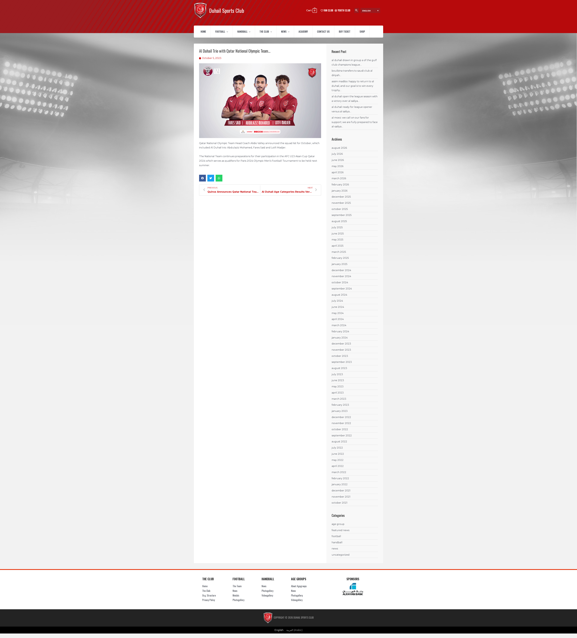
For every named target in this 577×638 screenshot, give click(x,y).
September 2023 (342, 362)
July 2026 (337, 153)
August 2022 (339, 441)
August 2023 (339, 368)
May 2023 (337, 386)
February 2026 (340, 184)
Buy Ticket (344, 31)
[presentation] (226, 31)
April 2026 (337, 172)
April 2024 (338, 319)
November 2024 (341, 276)
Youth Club (343, 10)
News (284, 31)
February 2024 (340, 331)
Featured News (340, 530)
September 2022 (342, 435)
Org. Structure (209, 595)
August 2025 (339, 221)
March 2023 (339, 398)
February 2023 (340, 404)
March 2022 (339, 472)
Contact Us (323, 31)
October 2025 (340, 209)
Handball (242, 31)
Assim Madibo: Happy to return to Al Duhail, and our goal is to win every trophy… (353, 86)
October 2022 (340, 429)
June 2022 (338, 453)
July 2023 (337, 374)
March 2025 (339, 252)
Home (203, 31)
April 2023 (338, 392)
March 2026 (339, 178)
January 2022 (340, 484)
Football (220, 31)
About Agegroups (299, 586)
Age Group (338, 524)
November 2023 (341, 349)
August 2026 (339, 147)
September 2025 (342, 215)
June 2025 (338, 233)
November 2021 (341, 496)
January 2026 (339, 190)
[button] (202, 178)
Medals (236, 595)
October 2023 (340, 356)
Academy (303, 31)
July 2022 (337, 447)
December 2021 (341, 490)
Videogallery (267, 595)
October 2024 (340, 282)
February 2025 (340, 258)
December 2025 (341, 196)
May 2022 (337, 460)
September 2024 (342, 288)
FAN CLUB (328, 10)
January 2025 (339, 264)
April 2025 (337, 245)
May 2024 (337, 313)
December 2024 (341, 270)
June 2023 (338, 380)
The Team (237, 586)
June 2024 (338, 307)
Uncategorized (341, 554)
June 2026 (338, 160)
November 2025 (341, 202)
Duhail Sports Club (226, 10)
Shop (362, 31)
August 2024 (339, 294)
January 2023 (340, 411)
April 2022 (338, 466)
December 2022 (341, 417)
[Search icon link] (356, 10)
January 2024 (340, 337)
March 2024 (339, 325)
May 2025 (337, 239)
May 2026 (337, 166)
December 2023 (341, 343)
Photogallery (238, 600)
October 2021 (339, 502)
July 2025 (337, 227)
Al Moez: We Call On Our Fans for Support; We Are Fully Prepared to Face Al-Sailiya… (355, 122)
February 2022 (340, 478)
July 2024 (337, 300)
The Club (264, 31)
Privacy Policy (208, 600)
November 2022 (341, 423)
